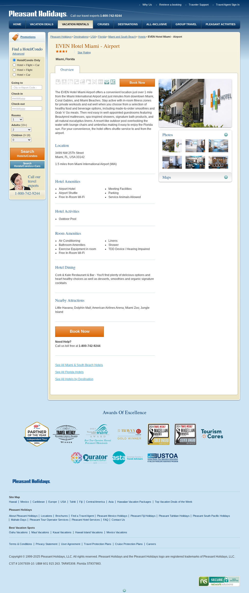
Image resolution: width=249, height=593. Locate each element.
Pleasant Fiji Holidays (143, 515)
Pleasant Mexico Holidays (112, 515)
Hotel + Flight (24, 69)
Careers (151, 544)
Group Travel (186, 24)
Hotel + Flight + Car (28, 65)
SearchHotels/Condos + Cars (27, 164)
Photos (167, 134)
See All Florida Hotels (69, 372)
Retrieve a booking (170, 4)
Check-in (17, 93)
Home (17, 24)
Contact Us (118, 519)
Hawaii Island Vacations (89, 532)
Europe (52, 501)
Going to (17, 82)
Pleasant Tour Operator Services (49, 519)
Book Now (137, 82)
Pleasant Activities (220, 24)
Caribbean (39, 501)
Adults (19, 125)
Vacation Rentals (75, 24)
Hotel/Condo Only (28, 60)
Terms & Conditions (20, 544)
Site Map (14, 497)
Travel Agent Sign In (228, 4)
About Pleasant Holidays (23, 515)
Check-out (18, 103)
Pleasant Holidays (60, 36)
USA (93, 36)
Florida (102, 36)
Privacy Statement (46, 544)
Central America (95, 501)
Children (20, 135)
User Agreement (70, 544)
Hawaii (13, 501)
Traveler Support (199, 4)
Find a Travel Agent (82, 515)
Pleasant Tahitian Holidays (174, 515)
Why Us (147, 4)
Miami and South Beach (122, 36)
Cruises (103, 24)
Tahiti (73, 501)
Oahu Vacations (18, 532)
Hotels (142, 36)
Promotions (28, 36)
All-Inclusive (156, 24)
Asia (111, 501)
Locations (46, 515)
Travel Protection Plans (97, 544)
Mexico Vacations (117, 532)
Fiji (80, 501)
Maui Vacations (40, 532)
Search (27, 153)
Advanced (18, 53)
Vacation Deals (41, 24)
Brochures (61, 515)
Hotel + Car (23, 74)
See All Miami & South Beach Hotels (79, 365)
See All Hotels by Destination (74, 379)
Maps (166, 177)
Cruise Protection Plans (129, 544)
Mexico (24, 501)
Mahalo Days (19, 519)
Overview (67, 69)
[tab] (195, 134)
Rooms (16, 115)
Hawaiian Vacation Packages (134, 501)
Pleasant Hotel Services (86, 519)
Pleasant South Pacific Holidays (211, 515)
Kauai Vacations (62, 532)
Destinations (128, 24)
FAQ (105, 519)
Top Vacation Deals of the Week (173, 501)
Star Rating (84, 52)
